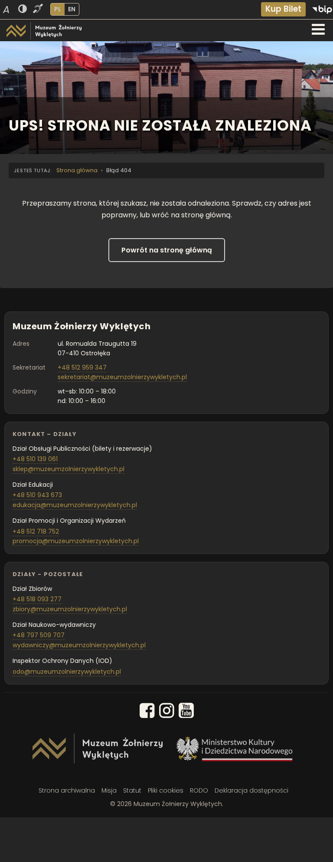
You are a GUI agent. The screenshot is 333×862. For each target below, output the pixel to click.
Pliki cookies (165, 790)
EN (71, 9)
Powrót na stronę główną (166, 250)
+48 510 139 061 (35, 459)
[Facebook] (147, 712)
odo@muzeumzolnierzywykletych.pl (67, 671)
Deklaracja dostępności (251, 790)
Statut (132, 790)
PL (57, 9)
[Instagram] (166, 712)
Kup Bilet (283, 9)
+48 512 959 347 (82, 367)
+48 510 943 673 (37, 495)
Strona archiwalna (67, 790)
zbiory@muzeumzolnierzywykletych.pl (70, 609)
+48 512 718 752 (36, 531)
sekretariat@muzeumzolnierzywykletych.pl (122, 377)
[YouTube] (186, 712)
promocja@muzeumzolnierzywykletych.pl (76, 541)
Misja (109, 790)
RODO (199, 790)
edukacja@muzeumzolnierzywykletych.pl (75, 505)
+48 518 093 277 (37, 599)
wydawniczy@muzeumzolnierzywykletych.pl (79, 645)
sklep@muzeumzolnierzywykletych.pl (68, 469)
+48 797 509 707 (39, 635)
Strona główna (77, 170)
